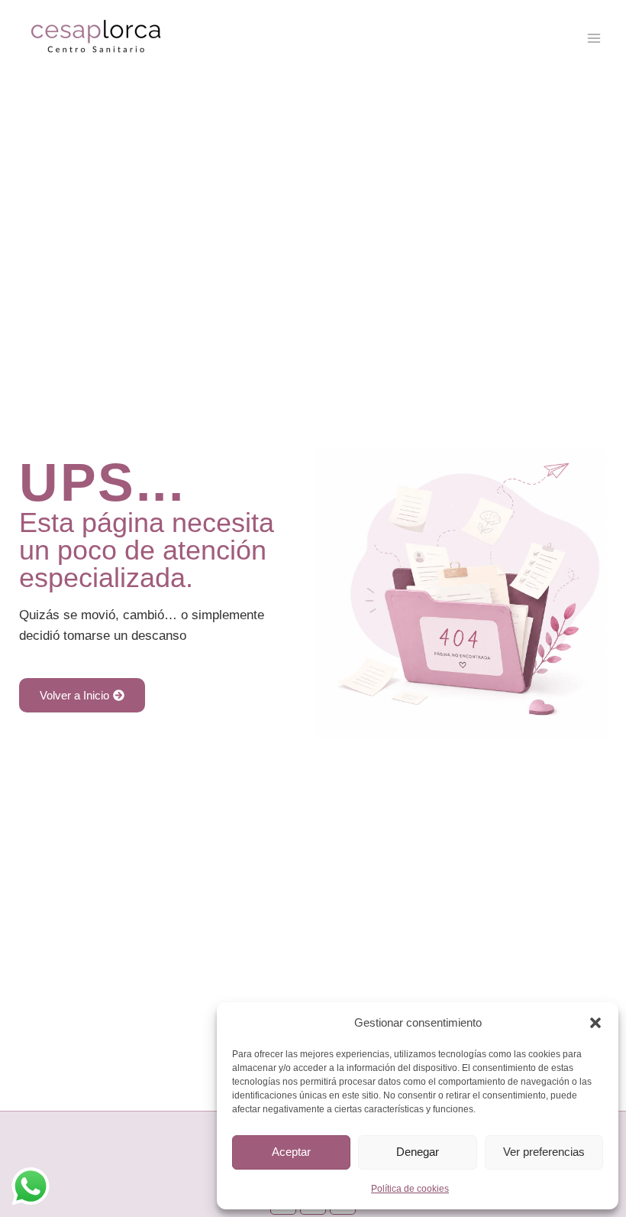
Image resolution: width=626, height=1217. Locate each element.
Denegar (417, 1151)
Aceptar (291, 1151)
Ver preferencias (544, 1151)
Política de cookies (410, 1188)
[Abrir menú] (593, 38)
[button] (595, 1022)
